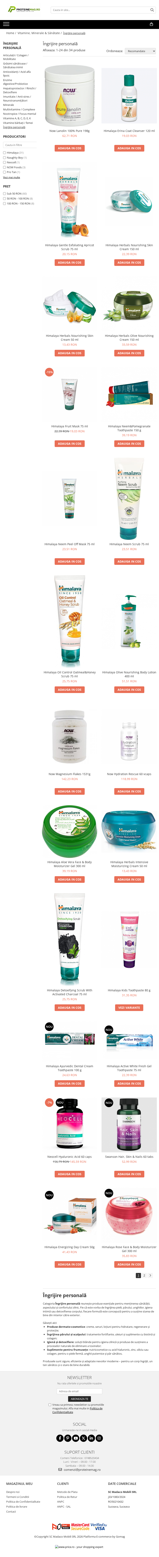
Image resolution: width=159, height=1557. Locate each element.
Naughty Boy (15, 157)
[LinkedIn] (91, 1438)
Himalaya (12, 152)
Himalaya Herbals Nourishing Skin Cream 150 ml (129, 247)
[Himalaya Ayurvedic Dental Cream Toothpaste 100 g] (69, 1041)
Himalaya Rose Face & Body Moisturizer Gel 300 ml (129, 1249)
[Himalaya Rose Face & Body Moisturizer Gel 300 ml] (129, 1215)
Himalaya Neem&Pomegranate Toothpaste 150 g (129, 428)
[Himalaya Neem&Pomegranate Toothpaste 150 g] (129, 394)
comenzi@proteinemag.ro (82, 1469)
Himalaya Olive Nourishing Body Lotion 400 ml (129, 674)
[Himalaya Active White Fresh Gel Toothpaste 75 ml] (129, 1041)
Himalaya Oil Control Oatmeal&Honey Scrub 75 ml (70, 674)
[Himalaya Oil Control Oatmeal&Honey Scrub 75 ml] (69, 621)
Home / (11, 33)
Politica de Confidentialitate (23, 1501)
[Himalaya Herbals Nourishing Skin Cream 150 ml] (129, 201)
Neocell (11, 162)
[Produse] (6, 25)
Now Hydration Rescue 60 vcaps (129, 774)
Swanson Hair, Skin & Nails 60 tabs (129, 1157)
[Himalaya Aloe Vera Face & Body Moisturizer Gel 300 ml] (69, 831)
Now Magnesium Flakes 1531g (69, 774)
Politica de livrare (16, 1506)
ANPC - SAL (64, 1506)
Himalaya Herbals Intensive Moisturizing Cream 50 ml (129, 864)
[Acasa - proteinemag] (24, 10)
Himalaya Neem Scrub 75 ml (129, 544)
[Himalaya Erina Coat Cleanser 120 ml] (129, 95)
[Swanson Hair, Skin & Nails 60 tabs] (129, 1124)
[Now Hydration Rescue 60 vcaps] (129, 736)
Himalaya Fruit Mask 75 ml (69, 426)
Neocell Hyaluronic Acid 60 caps (69, 1157)
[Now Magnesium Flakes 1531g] (69, 736)
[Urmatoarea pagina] (150, 1275)
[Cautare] (152, 10)
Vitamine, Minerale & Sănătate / (40, 33)
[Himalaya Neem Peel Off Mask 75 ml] (69, 498)
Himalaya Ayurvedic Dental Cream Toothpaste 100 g (69, 1068)
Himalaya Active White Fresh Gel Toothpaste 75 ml (129, 1068)
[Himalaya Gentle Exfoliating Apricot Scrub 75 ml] (69, 201)
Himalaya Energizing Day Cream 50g (70, 1247)
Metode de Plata (67, 1492)
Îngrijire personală (14, 127)
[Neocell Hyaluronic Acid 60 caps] (69, 1124)
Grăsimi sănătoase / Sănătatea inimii (15, 65)
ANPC (60, 1501)
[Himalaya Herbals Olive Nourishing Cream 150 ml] (129, 304)
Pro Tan (11, 172)
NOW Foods (14, 167)
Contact (11, 1511)
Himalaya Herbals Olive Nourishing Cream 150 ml (129, 338)
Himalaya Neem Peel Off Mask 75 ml (70, 544)
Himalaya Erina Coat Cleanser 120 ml (129, 131)
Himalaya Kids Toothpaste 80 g (129, 990)
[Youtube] (75, 1438)
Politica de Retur (67, 1497)
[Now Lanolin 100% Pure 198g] (69, 96)
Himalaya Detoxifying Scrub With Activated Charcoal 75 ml (69, 992)
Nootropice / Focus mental (19, 114)
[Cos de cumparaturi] (151, 24)
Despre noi (12, 1492)
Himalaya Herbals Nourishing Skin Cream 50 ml (69, 338)
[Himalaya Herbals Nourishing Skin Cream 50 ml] (69, 304)
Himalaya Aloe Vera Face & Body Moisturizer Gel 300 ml (69, 864)
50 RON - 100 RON (18, 198)
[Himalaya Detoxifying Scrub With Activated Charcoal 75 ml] (69, 939)
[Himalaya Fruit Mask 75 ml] (69, 394)
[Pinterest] (67, 1438)
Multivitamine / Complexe (19, 109)
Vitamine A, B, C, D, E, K (17, 118)
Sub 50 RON (14, 193)
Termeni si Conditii (17, 1497)
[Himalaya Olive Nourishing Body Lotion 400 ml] (129, 621)
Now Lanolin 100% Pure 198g (69, 131)
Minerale (8, 105)
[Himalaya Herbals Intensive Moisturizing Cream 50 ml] (129, 831)
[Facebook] (60, 1438)
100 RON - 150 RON (18, 203)
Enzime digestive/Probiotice (15, 82)
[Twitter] (83, 1438)
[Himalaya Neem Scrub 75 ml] (129, 498)
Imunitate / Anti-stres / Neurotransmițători (17, 98)
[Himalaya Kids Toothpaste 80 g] (129, 939)
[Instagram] (99, 1438)
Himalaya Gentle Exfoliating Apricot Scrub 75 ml (69, 247)
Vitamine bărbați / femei (18, 123)
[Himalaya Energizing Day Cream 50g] (69, 1215)
